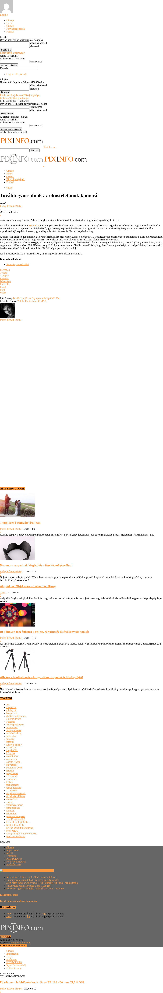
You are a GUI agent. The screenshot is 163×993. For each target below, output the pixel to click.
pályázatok (11, 764)
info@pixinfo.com (20, 942)
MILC (9, 853)
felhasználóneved (38, 43)
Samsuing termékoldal (17, 264)
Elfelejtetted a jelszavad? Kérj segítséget (20, 95)
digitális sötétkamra (16, 716)
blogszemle (12, 713)
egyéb (9, 187)
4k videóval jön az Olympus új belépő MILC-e (36, 298)
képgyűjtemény (14, 744)
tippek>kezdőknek (15, 796)
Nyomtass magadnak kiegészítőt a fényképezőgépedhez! (36, 565)
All (8, 704)
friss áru (10, 739)
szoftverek (11, 779)
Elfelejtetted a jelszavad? (12, 52)
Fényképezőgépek (15, 28)
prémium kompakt (15, 816)
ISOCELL (34, 225)
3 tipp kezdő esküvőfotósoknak (20, 522)
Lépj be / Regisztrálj (16, 74)
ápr (28, 916)
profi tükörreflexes (15, 836)
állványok (11, 710)
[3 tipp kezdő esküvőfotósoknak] (17, 516)
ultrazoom (11, 813)
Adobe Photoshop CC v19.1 (32, 301)
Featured (10, 721)
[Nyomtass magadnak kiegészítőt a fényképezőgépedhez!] (17, 559)
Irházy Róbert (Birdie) (11, 206)
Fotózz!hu (11, 856)
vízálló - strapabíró (15, 819)
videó (9, 802)
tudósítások (12, 799)
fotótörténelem (13, 733)
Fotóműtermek (13, 864)
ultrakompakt (13, 807)
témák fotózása (13, 787)
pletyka (10, 770)
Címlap (10, 20)
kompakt (10, 810)
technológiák (12, 784)
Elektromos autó (9, 894)
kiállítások (11, 747)
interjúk (10, 741)
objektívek (11, 759)
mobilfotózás (12, 756)
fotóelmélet (12, 727)
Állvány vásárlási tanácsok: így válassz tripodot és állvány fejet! (41, 677)
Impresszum (12, 850)
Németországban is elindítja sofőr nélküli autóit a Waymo (35, 888)
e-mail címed (35, 61)
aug (44, 913)
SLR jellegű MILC (15, 825)
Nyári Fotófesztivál (16, 861)
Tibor (2, 592)
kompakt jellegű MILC (17, 822)
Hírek (9, 23)
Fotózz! (10, 31)
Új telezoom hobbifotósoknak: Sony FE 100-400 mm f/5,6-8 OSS (42, 982)
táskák (9, 782)
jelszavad (34, 46)
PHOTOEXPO (14, 858)
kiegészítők (12, 750)
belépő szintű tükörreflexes (19, 827)
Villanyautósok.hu (44, 870)
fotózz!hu (11, 736)
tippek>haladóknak (16, 793)
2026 (8, 913)
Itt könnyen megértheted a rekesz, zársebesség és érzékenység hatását (44, 631)
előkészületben (13, 719)
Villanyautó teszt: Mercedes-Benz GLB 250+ (29, 885)
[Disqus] (81, 361)
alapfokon (11, 707)
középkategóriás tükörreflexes (21, 833)
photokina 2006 (14, 767)
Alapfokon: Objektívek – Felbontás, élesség (28, 586)
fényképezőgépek (15, 724)
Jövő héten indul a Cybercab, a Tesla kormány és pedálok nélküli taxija (42, 882)
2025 (8, 916)
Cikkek (10, 26)
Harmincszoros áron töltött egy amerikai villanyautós (32, 880)
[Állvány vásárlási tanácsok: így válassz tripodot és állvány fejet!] (17, 671)
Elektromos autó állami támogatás (18, 901)
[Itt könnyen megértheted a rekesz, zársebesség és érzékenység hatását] (17, 625)
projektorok (12, 773)
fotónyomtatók (13, 730)
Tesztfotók (11, 790)
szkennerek (12, 776)
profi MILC (12, 830)
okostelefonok (13, 762)
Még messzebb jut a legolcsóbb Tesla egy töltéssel (31, 877)
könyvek (10, 753)
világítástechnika (14, 805)
